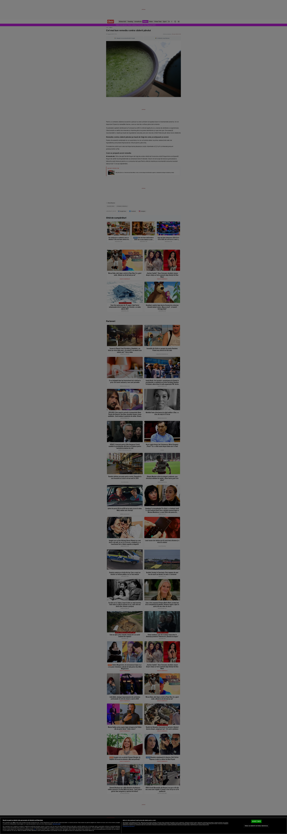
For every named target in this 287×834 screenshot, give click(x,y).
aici (34, 829)
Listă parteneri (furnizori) (128, 826)
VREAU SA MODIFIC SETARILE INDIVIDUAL (256, 826)
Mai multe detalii (56, 824)
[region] (143, 826)
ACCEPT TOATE (256, 821)
